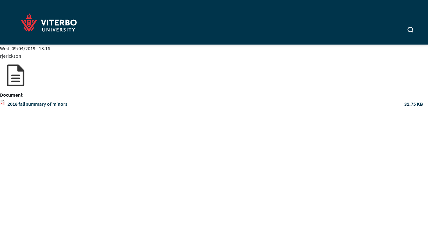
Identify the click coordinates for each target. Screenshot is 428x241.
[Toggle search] (410, 30)
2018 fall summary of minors (37, 104)
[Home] (50, 21)
